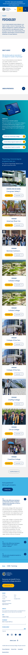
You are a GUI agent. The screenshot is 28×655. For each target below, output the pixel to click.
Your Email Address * (5, 627)
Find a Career (4, 596)
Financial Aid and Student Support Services (6, 604)
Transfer (3, 598)
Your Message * (4, 620)
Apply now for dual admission (17, 1)
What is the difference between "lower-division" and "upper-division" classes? (11, 544)
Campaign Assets (17, 598)
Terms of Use (13, 649)
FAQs (15, 596)
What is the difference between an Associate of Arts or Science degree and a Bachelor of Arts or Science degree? (11, 501)
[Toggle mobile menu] (20, 9)
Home (3, 566)
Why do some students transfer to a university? (11, 555)
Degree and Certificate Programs (6, 601)
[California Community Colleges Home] (6, 9)
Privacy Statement (6, 649)
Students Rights (5, 652)
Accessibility (20, 649)
